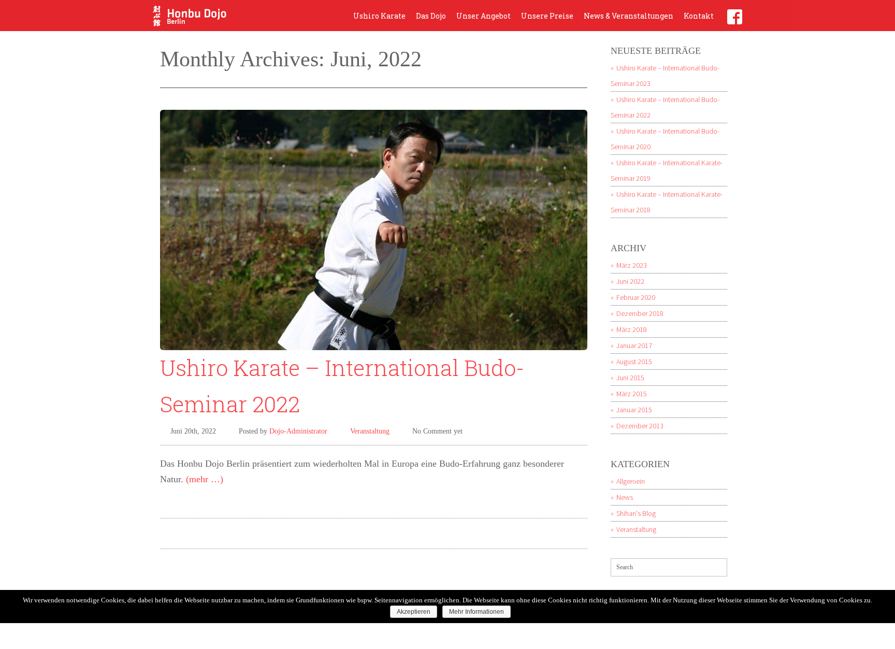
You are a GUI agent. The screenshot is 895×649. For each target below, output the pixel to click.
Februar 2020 (635, 297)
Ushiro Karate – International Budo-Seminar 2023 (665, 75)
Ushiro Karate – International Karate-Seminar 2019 (667, 170)
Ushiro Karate (379, 16)
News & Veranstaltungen (628, 16)
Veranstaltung (369, 431)
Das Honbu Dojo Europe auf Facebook (734, 16)
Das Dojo (431, 16)
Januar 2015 (634, 409)
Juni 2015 (630, 377)
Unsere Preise (547, 16)
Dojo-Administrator (298, 431)
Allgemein (630, 481)
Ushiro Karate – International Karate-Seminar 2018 (667, 202)
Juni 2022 (630, 281)
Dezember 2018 (639, 313)
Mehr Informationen (476, 611)
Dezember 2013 (639, 425)
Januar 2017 (634, 345)
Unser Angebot (483, 16)
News (624, 497)
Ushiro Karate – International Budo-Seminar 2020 (665, 138)
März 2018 (631, 329)
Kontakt (699, 16)
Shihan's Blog (636, 513)
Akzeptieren (413, 611)
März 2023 (631, 265)
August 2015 (634, 361)
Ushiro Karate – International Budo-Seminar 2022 (665, 107)
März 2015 (631, 393)
